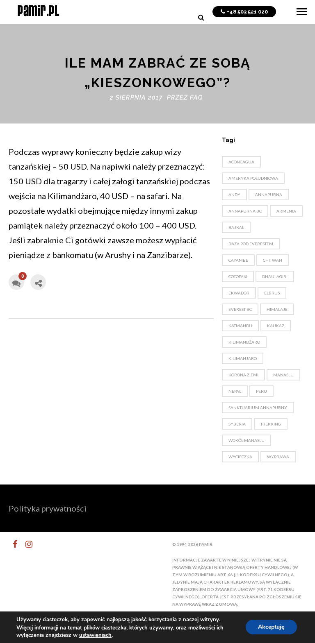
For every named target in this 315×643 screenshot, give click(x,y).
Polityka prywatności (48, 508)
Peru (261, 391)
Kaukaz (275, 325)
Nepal (234, 391)
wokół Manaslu (246, 440)
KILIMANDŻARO (244, 342)
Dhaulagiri (275, 276)
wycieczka (240, 456)
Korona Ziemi (243, 374)
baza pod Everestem (250, 243)
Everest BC (240, 309)
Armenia (286, 210)
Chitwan (272, 260)
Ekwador (238, 292)
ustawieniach (95, 635)
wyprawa (278, 456)
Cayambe (238, 260)
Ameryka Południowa (253, 178)
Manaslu (283, 374)
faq (196, 97)
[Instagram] (25, 544)
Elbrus (272, 292)
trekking (270, 423)
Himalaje (277, 309)
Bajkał (236, 227)
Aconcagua (241, 161)
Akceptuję (271, 627)
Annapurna (268, 194)
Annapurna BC (245, 210)
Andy (234, 194)
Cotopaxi (237, 276)
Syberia (237, 423)
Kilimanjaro (242, 358)
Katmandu (240, 325)
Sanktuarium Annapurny (257, 407)
